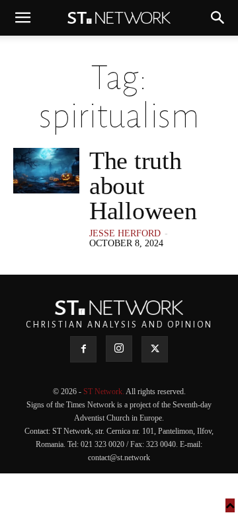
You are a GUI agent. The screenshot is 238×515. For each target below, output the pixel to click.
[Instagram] (119, 348)
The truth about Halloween (142, 185)
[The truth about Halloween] (46, 170)
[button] (22, 18)
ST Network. (104, 391)
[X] (154, 349)
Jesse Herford (125, 233)
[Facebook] (83, 349)
